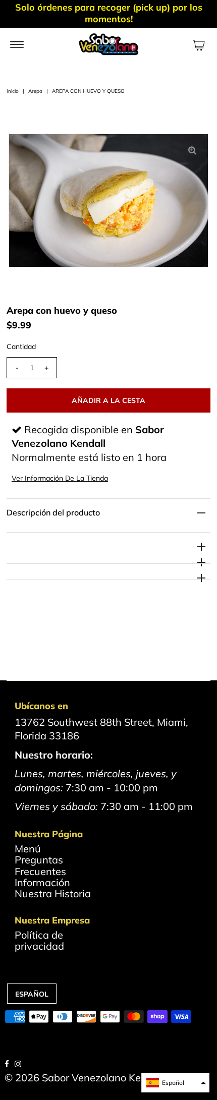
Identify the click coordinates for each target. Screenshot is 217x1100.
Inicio (13, 91)
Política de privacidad (39, 940)
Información (42, 882)
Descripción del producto (53, 512)
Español (31, 994)
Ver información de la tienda (60, 478)
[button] (175, 1082)
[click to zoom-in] (192, 150)
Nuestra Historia (53, 893)
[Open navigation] (17, 44)
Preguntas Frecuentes (40, 865)
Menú (28, 848)
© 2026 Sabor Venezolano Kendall (84, 1077)
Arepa (35, 91)
